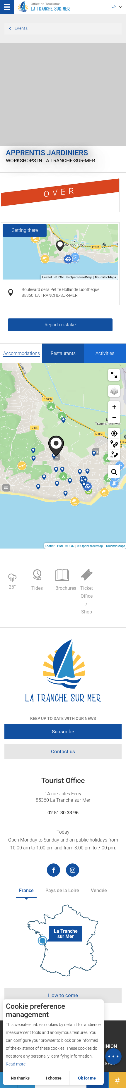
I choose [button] (54, 1078)
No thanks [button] (20, 1078)
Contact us (63, 751)
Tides (37, 588)
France (26, 890)
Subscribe (63, 731)
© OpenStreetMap (90, 545)
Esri (60, 545)
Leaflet (50, 545)
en (114, 6)
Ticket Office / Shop (86, 600)
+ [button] (114, 407)
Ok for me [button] (87, 1078)
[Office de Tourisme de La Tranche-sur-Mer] (63, 670)
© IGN (69, 545)
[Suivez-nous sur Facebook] (53, 870)
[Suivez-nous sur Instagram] (72, 870)
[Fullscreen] (114, 375)
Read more (15, 1064)
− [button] (114, 417)
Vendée (99, 890)
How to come (63, 995)
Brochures (64, 588)
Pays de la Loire (62, 890)
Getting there (24, 230)
